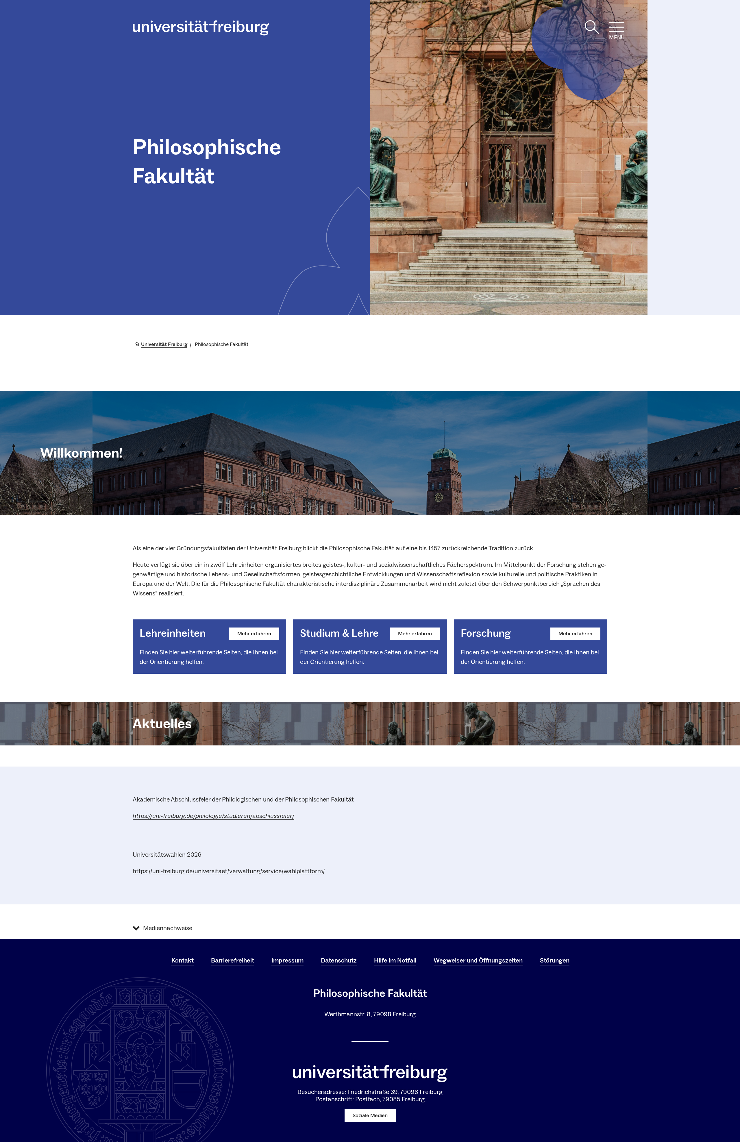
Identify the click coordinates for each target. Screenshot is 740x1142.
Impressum (287, 960)
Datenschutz (339, 960)
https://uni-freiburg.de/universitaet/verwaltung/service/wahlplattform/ (229, 871)
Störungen (554, 960)
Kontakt (182, 960)
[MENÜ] (616, 27)
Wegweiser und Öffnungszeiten (478, 960)
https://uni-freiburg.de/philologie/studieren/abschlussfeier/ (213, 816)
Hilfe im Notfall (395, 960)
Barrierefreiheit (232, 960)
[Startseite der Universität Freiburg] (201, 28)
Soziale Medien (370, 1115)
